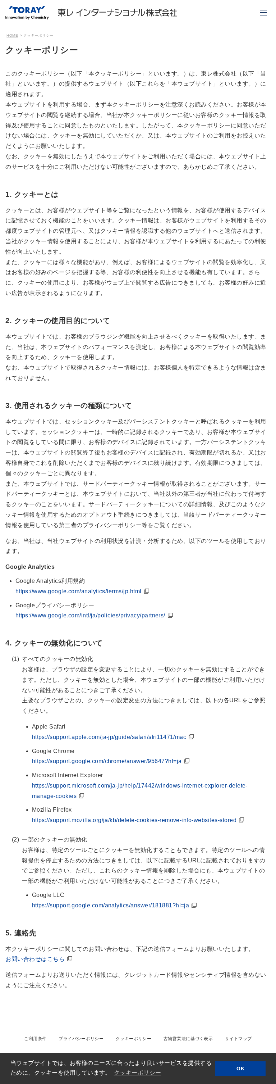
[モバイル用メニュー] (263, 12)
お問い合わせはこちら (35, 959)
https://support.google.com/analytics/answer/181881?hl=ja (110, 905)
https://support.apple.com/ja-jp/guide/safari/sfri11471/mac (109, 737)
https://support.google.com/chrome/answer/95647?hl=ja (107, 761)
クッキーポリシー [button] (137, 1073)
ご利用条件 (35, 1038)
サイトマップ (238, 1038)
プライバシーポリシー (81, 1038)
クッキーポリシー (134, 1038)
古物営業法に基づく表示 (188, 1038)
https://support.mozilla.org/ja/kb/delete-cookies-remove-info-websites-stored (134, 820)
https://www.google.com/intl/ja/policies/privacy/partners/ (90, 615)
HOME (12, 35)
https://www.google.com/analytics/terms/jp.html (78, 591)
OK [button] (240, 1068)
